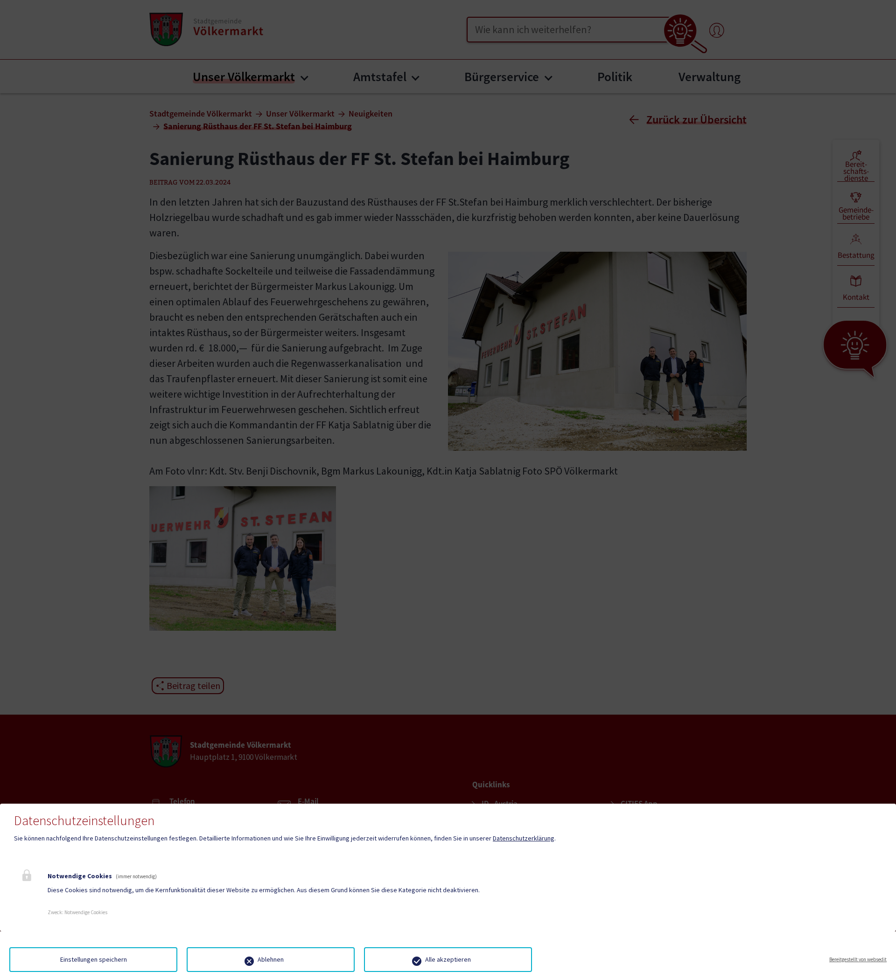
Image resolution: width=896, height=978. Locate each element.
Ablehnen (271, 959)
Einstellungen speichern (93, 959)
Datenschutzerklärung (523, 838)
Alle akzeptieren (448, 959)
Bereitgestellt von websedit (858, 959)
